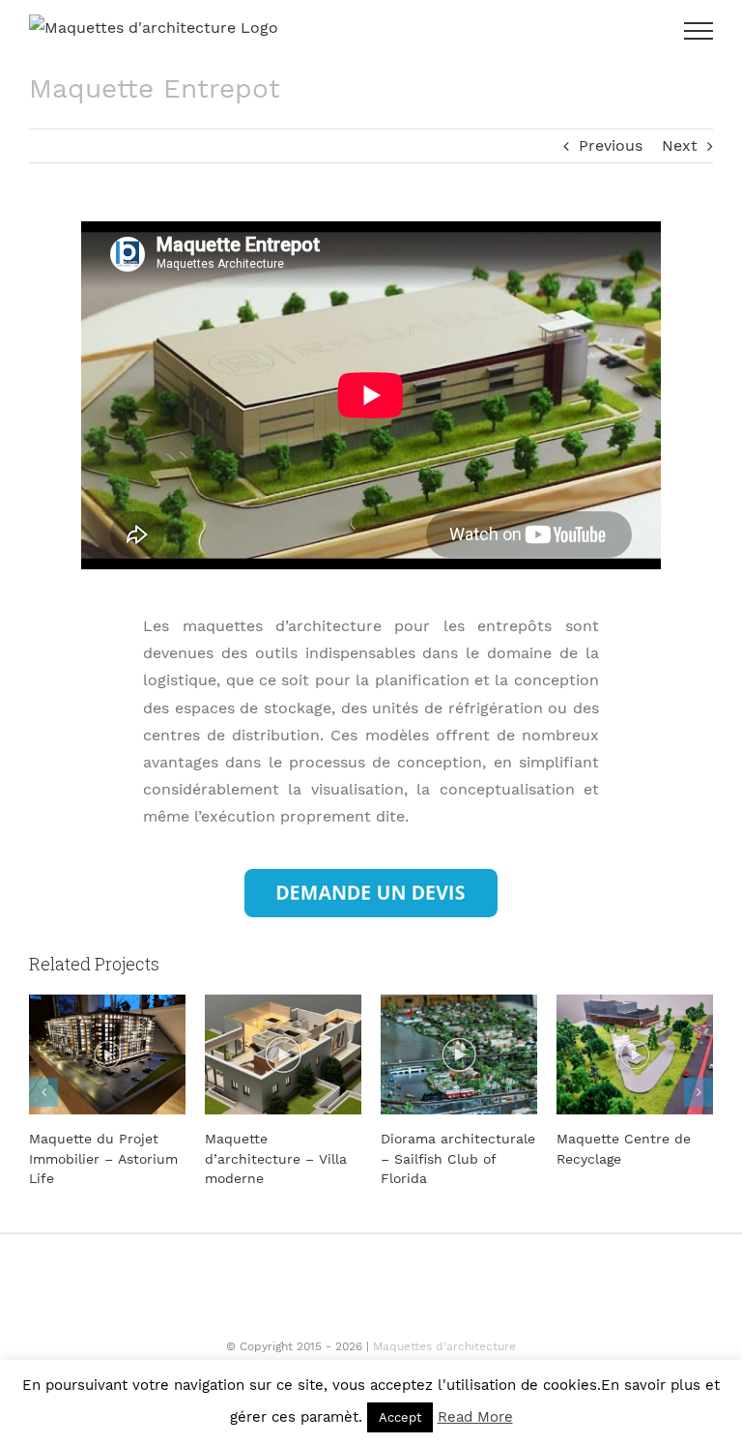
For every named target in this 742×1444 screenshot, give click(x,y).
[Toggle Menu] (698, 31)
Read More (475, 1417)
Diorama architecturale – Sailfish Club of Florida (458, 1158)
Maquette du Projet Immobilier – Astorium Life (103, 1158)
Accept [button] (400, 1417)
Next (680, 145)
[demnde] (371, 876)
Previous (610, 145)
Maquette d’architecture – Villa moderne (276, 1158)
